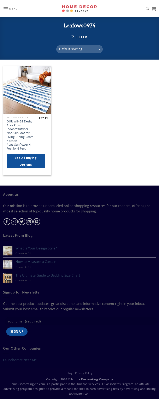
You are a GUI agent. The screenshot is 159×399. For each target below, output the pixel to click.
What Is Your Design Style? (36, 248)
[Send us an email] (29, 221)
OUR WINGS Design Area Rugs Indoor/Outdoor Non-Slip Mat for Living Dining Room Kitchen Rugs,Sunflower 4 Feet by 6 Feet (20, 135)
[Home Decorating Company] (79, 8)
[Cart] (154, 8)
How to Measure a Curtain (36, 262)
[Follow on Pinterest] (36, 221)
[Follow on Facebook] (7, 221)
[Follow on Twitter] (21, 221)
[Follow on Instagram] (14, 221)
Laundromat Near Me (20, 360)
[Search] (147, 8)
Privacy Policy (84, 373)
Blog (69, 373)
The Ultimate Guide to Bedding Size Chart (48, 275)
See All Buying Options (26, 161)
